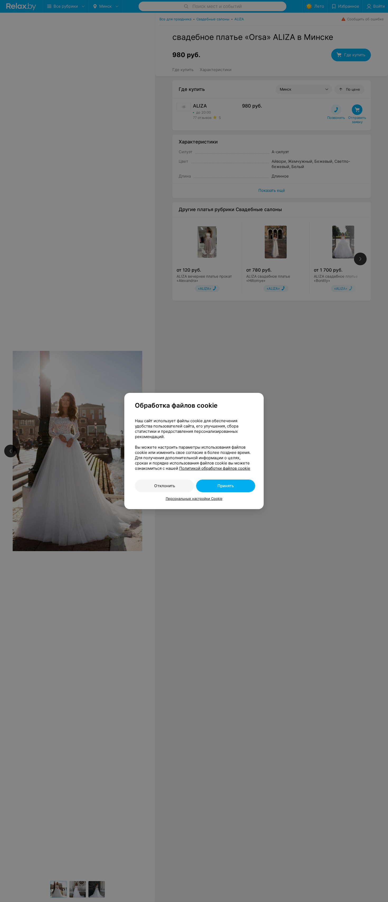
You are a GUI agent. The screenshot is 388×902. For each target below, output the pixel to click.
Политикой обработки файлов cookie (214, 468)
